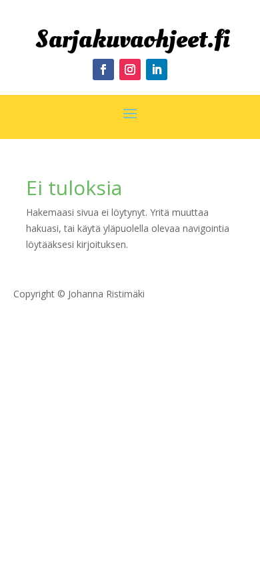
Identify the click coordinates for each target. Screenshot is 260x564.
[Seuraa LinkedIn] (156, 69)
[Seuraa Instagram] (130, 69)
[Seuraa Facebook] (103, 69)
